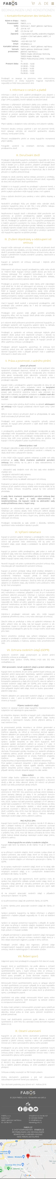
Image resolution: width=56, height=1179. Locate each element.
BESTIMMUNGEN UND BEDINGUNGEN (28, 1132)
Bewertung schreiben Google (28, 1134)
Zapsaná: (15, 34)
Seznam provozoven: (13, 50)
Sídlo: (16, 26)
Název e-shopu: (12, 20)
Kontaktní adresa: (11, 46)
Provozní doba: (12, 63)
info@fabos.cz (36, 1120)
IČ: (17, 28)
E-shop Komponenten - (28, 1129)
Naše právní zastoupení (28, 1136)
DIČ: (17, 31)
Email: (16, 44)
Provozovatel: (13, 23)
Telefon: (15, 41)
